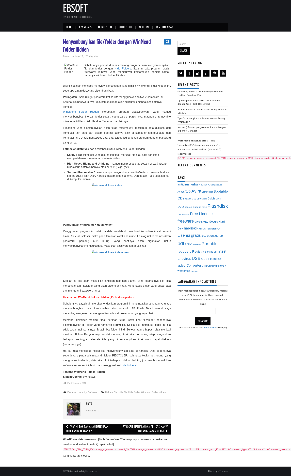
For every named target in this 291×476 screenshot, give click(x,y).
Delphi (211, 198)
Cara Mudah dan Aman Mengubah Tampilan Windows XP (87, 429)
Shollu (217, 252)
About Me (144, 27)
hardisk (190, 228)
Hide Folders (123, 68)
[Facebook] (189, 73)
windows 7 (220, 265)
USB (196, 258)
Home (69, 27)
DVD (180, 206)
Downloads (85, 27)
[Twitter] (180, 73)
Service (209, 251)
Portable (210, 243)
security (82, 392)
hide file (123, 392)
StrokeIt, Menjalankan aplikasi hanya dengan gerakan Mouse (145, 429)
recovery (184, 251)
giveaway (201, 221)
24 (167, 41)
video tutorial (208, 266)
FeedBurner (210, 327)
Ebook (196, 207)
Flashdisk (217, 206)
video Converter (189, 265)
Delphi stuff (125, 27)
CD (198, 199)
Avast (180, 191)
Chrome (203, 199)
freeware (185, 221)
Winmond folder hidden (153, 392)
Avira (196, 191)
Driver (218, 199)
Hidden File (111, 392)
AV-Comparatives (215, 185)
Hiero (211, 471)
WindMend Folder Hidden (81, 111)
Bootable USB (189, 199)
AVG (188, 191)
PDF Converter (193, 244)
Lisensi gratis (189, 235)
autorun (204, 185)
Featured (72, 392)
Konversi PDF (213, 228)
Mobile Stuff (105, 27)
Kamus (201, 228)
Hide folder (134, 392)
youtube (194, 271)
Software (92, 392)
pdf (180, 243)
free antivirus (183, 214)
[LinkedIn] (197, 73)
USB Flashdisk (211, 259)
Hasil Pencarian (164, 27)
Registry (198, 251)
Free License (201, 214)
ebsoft (75, 9)
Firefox (203, 207)
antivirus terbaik (188, 184)
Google (213, 221)
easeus (188, 207)
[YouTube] (223, 73)
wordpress (183, 270)
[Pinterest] (214, 73)
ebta (96, 56)
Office (203, 236)
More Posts (92, 411)
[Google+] (206, 73)
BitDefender (207, 192)
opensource (215, 235)
